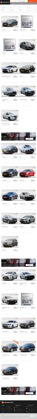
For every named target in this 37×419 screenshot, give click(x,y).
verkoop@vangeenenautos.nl (18, 409)
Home (2, 406)
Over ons (32, 3)
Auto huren (15, 3)
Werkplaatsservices (22, 3)
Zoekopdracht (29, 138)
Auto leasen (18, 3)
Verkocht (29, 3)
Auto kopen (12, 3)
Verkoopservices (26, 3)
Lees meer (19, 417)
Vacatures (12, 5)
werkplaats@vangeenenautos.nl (32, 409)
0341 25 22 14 (17, 407)
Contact (34, 3)
